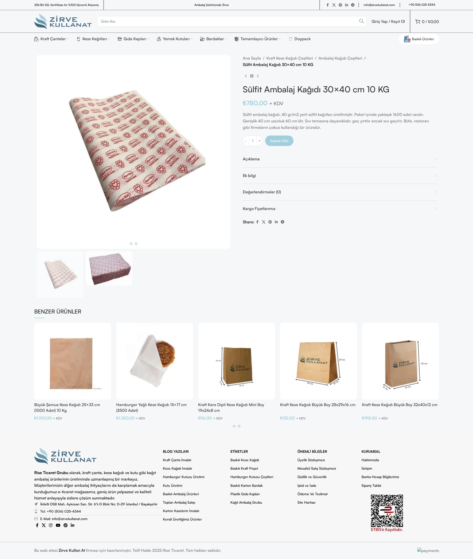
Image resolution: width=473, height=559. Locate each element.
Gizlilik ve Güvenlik (312, 477)
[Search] (361, 21)
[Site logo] (63, 20)
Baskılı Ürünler (423, 39)
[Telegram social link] (353, 5)
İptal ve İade (306, 485)
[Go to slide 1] (131, 244)
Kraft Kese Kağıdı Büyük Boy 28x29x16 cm (318, 404)
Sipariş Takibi (371, 485)
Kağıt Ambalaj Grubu (246, 502)
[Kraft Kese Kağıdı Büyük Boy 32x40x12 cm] (400, 361)
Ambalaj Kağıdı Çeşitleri (340, 58)
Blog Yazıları (176, 451)
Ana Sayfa (252, 58)
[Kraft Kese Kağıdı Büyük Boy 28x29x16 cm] (318, 361)
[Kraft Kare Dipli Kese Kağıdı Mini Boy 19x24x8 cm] (236, 361)
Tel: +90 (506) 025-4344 (60, 511)
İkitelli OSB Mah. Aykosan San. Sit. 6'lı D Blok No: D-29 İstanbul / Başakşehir (98, 504)
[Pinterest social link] (340, 5)
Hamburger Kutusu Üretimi (183, 477)
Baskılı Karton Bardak (246, 485)
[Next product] (258, 76)
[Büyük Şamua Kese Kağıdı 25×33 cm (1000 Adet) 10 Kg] (72, 361)
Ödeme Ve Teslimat (312, 494)
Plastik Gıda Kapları (245, 494)
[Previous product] (246, 76)
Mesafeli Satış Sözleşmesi (316, 468)
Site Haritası (306, 502)
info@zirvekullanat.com (379, 5)
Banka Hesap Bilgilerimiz (380, 477)
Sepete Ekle (279, 141)
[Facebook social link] (328, 5)
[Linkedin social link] (347, 5)
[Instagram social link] (50, 525)
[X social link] (334, 5)
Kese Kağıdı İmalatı (177, 468)
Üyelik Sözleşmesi (311, 460)
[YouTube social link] (58, 525)
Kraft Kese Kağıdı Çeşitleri (289, 58)
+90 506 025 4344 (422, 4)
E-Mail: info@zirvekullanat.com (63, 519)
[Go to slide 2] (136, 244)
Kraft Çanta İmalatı (177, 460)
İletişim (367, 468)
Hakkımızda (370, 460)
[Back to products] (252, 76)
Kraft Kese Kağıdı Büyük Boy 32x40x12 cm (399, 404)
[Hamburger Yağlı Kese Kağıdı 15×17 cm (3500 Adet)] (154, 361)
